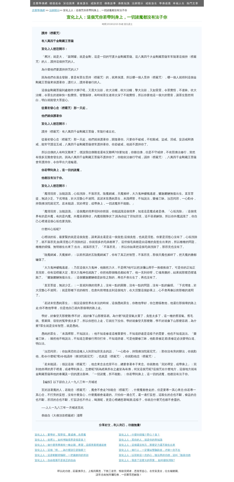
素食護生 (83, 3)
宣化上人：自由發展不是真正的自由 (55, 460)
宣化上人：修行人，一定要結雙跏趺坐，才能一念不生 (149, 449)
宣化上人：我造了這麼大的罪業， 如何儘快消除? (147, 460)
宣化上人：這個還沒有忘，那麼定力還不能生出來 (147, 444)
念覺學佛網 (40, 3)
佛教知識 (124, 3)
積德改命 (55, 3)
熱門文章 (192, 3)
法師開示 (138, 3)
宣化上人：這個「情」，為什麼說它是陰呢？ (60, 449)
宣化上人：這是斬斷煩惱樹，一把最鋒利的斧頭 (61, 455)
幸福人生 (179, 3)
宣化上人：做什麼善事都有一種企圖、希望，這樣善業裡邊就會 (70, 444)
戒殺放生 (151, 3)
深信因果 (69, 3)
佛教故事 (110, 3)
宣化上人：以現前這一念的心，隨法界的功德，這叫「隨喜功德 (154, 455)
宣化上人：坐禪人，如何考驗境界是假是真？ (60, 439)
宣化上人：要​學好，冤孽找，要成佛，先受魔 (60, 434)
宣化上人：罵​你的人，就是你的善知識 (140, 439)
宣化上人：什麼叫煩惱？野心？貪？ (139, 434)
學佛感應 (165, 3)
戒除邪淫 (96, 3)
